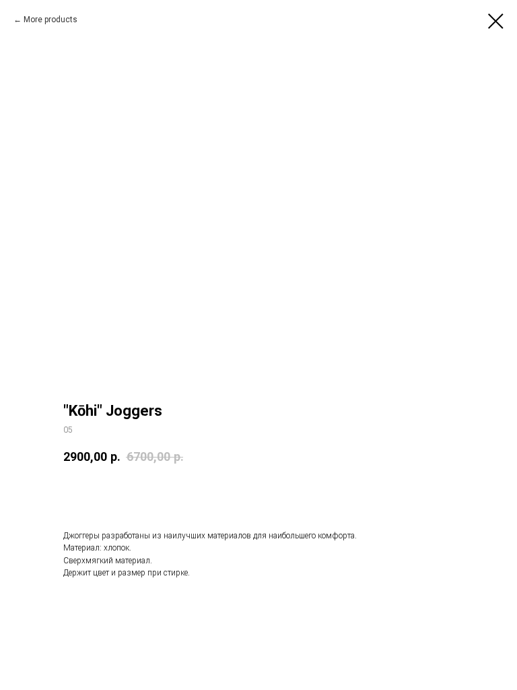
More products (50, 19)
